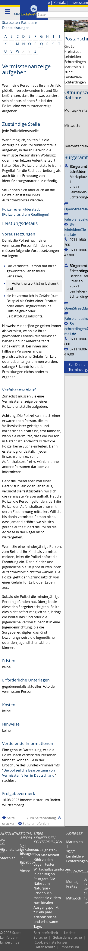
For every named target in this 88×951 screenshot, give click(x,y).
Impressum (79, 2)
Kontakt (59, 2)
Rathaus (27, 22)
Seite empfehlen (36, 823)
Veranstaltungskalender (10, 847)
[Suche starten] (85, 14)
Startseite (10, 22)
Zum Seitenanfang (41, 818)
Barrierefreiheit (46, 932)
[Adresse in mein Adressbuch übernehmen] (66, 165)
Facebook (27, 860)
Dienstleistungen (15, 27)
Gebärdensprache (67, 937)
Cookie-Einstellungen (51, 942)
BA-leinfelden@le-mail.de (75, 229)
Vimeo (25, 868)
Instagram (27, 851)
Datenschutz (45, 947)
